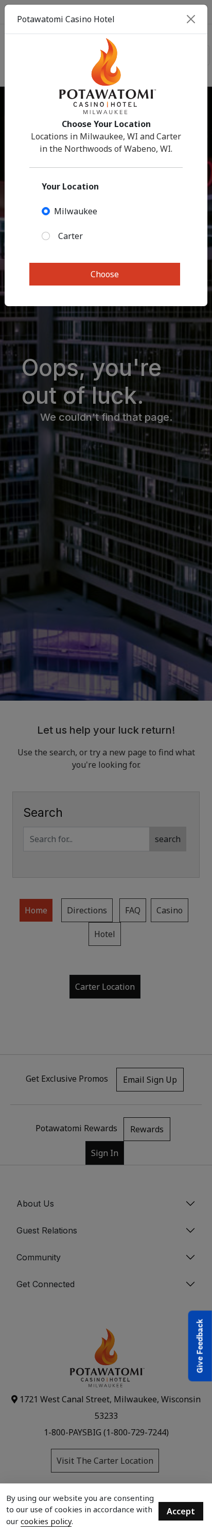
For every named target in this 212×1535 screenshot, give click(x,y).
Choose (105, 274)
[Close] (191, 19)
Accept (181, 1511)
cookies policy (46, 1521)
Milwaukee (75, 211)
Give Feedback (200, 1346)
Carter (70, 236)
